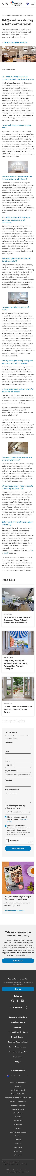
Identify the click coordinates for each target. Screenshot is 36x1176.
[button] (27, 3)
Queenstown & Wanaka (18, 1132)
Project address (11, 771)
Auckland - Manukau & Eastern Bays (18, 1098)
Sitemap (24, 1164)
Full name (9, 742)
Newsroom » (18, 1057)
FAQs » (18, 1062)
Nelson (18, 1128)
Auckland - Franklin (18, 1094)
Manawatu (18, 1124)
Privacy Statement (7, 1164)
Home (4, 15)
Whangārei (18, 1155)
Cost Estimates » (18, 1022)
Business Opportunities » (18, 1042)
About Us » (18, 1027)
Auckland (18, 1086)
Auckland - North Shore (18, 1101)
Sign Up (18, 989)
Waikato (18, 1143)
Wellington (18, 1151)
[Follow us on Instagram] (13, 1000)
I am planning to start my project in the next (15, 807)
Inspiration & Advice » (18, 1017)
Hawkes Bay (18, 1120)
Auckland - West (18, 1109)
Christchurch (18, 1113)
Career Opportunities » (18, 1047)
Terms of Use (18, 1164)
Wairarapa (18, 1147)
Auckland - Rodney (18, 1105)
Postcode (8, 780)
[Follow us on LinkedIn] (23, 1000)
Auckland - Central (18, 1090)
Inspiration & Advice (18, 15)
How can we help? (12, 789)
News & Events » (18, 1037)
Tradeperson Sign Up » (18, 1052)
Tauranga (18, 1140)
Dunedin (18, 1117)
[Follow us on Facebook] (18, 1000)
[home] (17, 4)
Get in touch (18, 961)
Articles (9, 15)
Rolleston (18, 1136)
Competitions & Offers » (18, 1032)
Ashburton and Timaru (18, 1082)
